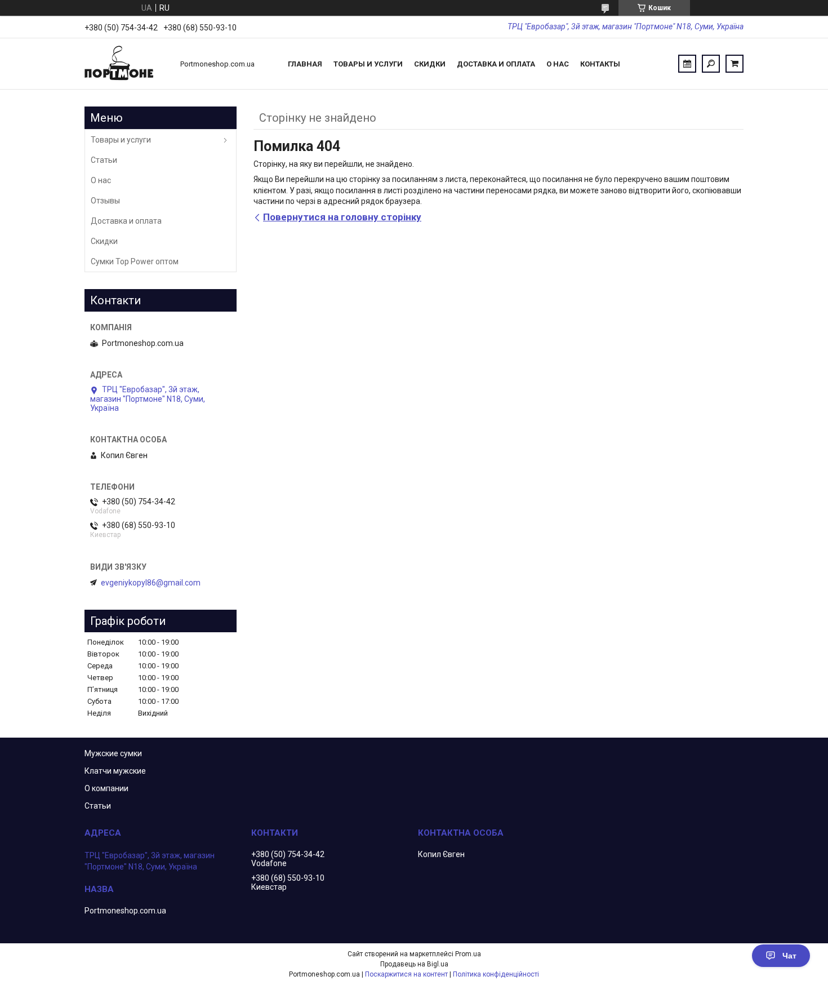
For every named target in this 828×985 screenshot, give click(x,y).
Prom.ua (468, 954)
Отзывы (105, 200)
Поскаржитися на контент (406, 974)
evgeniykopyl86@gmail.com (151, 582)
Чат (789, 955)
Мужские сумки (113, 753)
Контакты (600, 64)
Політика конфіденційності (496, 974)
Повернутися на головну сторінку (342, 217)
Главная (305, 64)
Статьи (104, 160)
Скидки (430, 64)
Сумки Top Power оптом (135, 261)
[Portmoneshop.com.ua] (126, 63)
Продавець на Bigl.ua (414, 964)
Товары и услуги (368, 64)
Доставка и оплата (496, 64)
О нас (557, 64)
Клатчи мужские (115, 770)
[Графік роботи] (687, 64)
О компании (106, 788)
